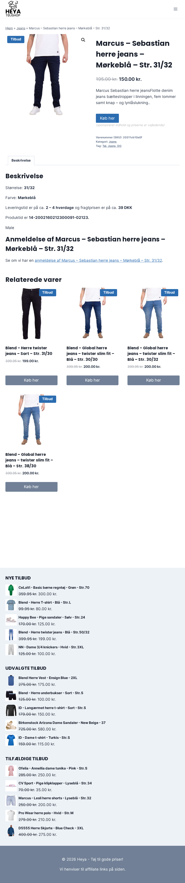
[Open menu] (175, 8)
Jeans (20, 28)
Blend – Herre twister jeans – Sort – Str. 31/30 (28, 351)
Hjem (9, 28)
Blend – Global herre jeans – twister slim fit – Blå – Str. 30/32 (151, 353)
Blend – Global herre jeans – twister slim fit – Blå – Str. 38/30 (29, 460)
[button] (83, 40)
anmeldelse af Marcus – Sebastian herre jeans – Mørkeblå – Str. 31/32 (98, 260)
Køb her (107, 118)
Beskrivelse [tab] (21, 160)
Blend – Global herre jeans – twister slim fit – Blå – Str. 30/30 (90, 353)
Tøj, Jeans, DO (111, 146)
